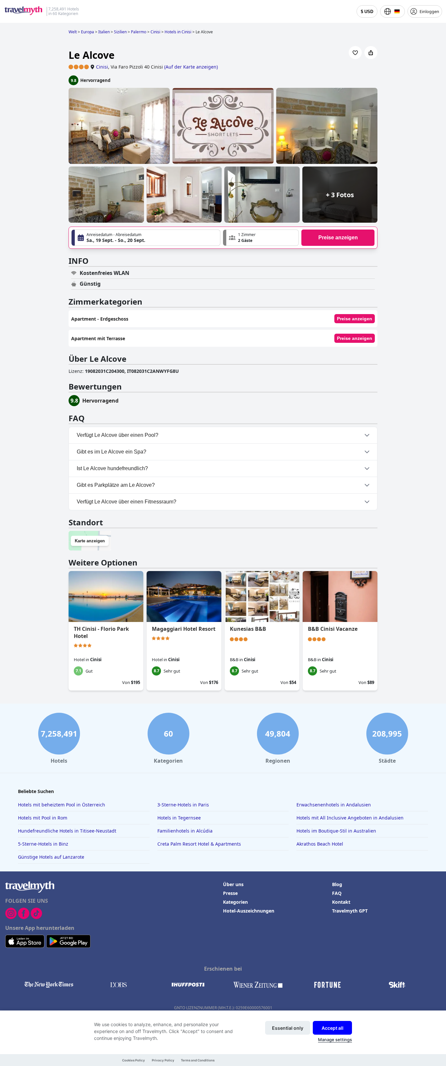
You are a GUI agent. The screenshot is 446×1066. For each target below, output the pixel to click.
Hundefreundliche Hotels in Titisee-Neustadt (67, 831)
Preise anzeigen (338, 237)
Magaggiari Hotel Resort (183, 628)
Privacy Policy (163, 1060)
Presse (230, 893)
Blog (337, 884)
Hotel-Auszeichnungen (248, 911)
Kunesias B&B (248, 628)
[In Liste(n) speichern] (355, 52)
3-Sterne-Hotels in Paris (183, 805)
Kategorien (235, 902)
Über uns (233, 884)
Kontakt (341, 902)
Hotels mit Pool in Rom (42, 818)
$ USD (367, 11)
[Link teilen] (370, 52)
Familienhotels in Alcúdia (185, 831)
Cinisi (102, 67)
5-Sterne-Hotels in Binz (43, 844)
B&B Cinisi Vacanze (333, 628)
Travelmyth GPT (350, 911)
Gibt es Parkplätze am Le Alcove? (116, 485)
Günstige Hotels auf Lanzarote (51, 857)
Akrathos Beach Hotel (319, 844)
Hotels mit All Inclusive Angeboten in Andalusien (350, 818)
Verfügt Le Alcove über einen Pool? (117, 435)
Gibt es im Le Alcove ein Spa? (111, 451)
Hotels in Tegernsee (179, 818)
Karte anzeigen (90, 540)
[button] (261, 238)
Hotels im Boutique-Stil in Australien (336, 831)
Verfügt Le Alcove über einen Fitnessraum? (126, 501)
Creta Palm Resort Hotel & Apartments (199, 844)
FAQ (337, 893)
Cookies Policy (133, 1060)
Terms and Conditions (198, 1060)
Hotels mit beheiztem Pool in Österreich (61, 805)
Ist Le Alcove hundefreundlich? (112, 468)
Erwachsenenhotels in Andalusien (333, 805)
